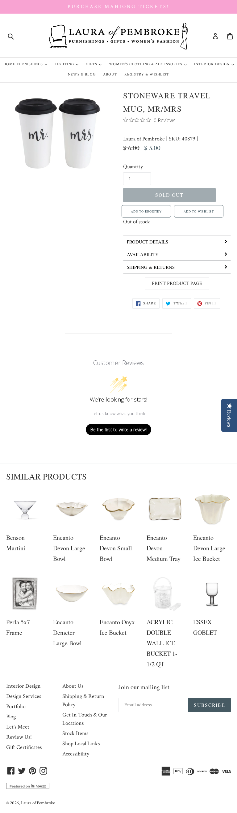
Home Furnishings (26, 64)
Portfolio (16, 706)
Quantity (133, 166)
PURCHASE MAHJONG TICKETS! (118, 6)
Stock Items (75, 733)
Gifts (95, 64)
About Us (72, 686)
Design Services (23, 696)
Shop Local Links (81, 743)
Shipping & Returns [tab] (151, 267)
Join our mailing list (143, 687)
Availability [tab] (143, 254)
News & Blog (82, 74)
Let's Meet (17, 726)
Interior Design (215, 64)
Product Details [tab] (147, 242)
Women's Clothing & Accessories (149, 64)
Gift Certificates (24, 747)
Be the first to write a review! (118, 429)
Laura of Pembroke (144, 138)
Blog (11, 716)
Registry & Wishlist (146, 74)
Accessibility (75, 753)
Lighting (68, 64)
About (110, 74)
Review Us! (19, 737)
